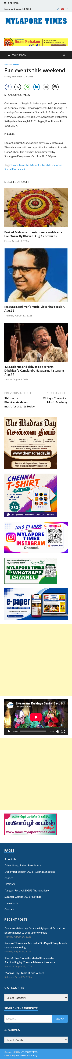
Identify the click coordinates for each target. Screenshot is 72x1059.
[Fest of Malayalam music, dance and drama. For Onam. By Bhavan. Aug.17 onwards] (36, 228)
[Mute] (57, 731)
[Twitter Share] (17, 87)
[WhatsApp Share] (27, 87)
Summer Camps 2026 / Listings (23, 896)
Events (15, 65)
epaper (9, 877)
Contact (9, 909)
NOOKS (10, 884)
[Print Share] (55, 87)
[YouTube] (62, 9)
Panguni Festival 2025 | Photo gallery (27, 890)
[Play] (9, 731)
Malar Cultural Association (46, 164)
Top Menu (13, 3)
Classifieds (11, 903)
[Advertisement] (36, 660)
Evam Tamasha (20, 164)
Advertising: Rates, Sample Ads (23, 865)
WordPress (21, 1055)
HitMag (34, 1055)
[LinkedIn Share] (36, 87)
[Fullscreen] (63, 731)
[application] (36, 717)
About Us (10, 859)
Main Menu (19, 54)
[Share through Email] (46, 87)
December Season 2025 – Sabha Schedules (30, 871)
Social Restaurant (14, 169)
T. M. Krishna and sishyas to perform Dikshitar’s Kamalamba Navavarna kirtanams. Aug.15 (34, 370)
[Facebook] (67, 9)
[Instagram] (58, 9)
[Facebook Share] (8, 87)
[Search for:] (36, 1019)
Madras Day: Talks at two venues (24, 972)
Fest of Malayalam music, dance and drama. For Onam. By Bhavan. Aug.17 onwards (33, 234)
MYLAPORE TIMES (29, 1052)
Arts (7, 65)
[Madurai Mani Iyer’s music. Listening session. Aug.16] (36, 302)
